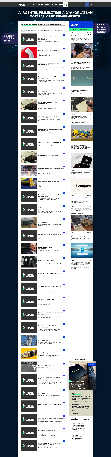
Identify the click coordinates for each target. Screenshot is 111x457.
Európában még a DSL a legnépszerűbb (48, 181)
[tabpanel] (82, 375)
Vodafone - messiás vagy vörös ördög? (48, 50)
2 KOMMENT (89, 32)
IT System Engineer (77, 438)
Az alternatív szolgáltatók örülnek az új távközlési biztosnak (48, 63)
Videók (61, 1)
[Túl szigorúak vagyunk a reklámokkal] (29, 327)
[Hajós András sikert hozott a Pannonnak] (29, 117)
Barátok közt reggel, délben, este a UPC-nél (50, 404)
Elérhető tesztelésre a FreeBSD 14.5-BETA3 (80, 412)
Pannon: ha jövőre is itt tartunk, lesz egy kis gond (51, 339)
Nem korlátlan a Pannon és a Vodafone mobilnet (51, 168)
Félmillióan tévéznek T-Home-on (46, 260)
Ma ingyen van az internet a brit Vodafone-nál (50, 76)
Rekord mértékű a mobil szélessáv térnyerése (50, 312)
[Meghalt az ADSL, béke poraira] (29, 366)
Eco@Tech (40, 4)
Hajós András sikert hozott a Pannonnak (48, 116)
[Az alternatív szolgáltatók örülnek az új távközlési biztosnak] (29, 65)
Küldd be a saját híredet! (80, 29)
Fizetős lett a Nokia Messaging (46, 299)
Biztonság (54, 4)
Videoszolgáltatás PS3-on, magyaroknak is (49, 142)
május (35, 30)
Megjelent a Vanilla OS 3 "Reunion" (81, 396)
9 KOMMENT (89, 206)
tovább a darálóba (80, 359)
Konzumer (62, 4)
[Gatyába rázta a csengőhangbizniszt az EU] (29, 235)
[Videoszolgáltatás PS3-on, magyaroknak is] (29, 144)
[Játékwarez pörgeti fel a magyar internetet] (29, 288)
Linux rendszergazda (77, 422)
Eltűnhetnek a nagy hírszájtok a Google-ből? (50, 129)
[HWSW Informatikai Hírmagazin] (21, 4)
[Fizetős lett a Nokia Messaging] (29, 301)
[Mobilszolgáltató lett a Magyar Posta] (29, 157)
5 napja (73, 87)
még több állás (85, 419)
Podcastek (68, 1)
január (22, 30)
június (38, 30)
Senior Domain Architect (78, 425)
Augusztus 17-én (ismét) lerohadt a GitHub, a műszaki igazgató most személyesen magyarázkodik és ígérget (81, 408)
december (23, 31)
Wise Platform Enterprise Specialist (78, 429)
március (29, 30)
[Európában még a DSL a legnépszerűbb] (29, 183)
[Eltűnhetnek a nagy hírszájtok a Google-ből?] (29, 130)
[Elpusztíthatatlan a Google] (29, 248)
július (41, 30)
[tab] (79, 388)
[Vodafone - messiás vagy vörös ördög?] (29, 52)
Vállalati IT (28, 4)
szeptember (50, 30)
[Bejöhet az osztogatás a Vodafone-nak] (29, 209)
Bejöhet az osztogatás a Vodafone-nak (48, 208)
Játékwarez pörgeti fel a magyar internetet (49, 286)
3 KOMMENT (89, 260)
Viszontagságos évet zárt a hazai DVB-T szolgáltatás (48, 37)
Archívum (50, 1)
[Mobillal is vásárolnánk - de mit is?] (29, 91)
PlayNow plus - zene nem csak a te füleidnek (50, 352)
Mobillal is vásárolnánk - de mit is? (47, 90)
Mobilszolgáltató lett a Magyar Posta (48, 155)
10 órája (73, 32)
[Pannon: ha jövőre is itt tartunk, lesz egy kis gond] (29, 340)
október (55, 30)
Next (94, 374)
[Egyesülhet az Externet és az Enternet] (29, 393)
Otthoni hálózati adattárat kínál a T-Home (49, 273)
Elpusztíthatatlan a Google (45, 247)
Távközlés (47, 4)
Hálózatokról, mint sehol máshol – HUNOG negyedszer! (81, 399)
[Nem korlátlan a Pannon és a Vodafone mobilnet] (29, 170)
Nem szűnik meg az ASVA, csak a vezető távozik (51, 194)
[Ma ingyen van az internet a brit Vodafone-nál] (29, 78)
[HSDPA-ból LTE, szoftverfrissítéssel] (29, 222)
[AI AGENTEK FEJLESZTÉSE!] (65, 4)
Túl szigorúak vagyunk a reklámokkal (47, 326)
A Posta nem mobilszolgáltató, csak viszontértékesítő (47, 103)
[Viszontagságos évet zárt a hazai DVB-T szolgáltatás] (29, 39)
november (60, 30)
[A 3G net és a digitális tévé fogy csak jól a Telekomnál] (29, 379)
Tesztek (56, 1)
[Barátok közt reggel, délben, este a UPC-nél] (29, 406)
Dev (34, 4)
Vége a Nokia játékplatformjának (46, 430)
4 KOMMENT (89, 60)
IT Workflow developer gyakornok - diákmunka (81, 434)
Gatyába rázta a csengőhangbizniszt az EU (49, 234)
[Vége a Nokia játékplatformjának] (29, 432)
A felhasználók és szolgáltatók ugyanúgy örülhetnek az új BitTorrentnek (49, 444)
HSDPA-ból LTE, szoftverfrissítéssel (47, 221)
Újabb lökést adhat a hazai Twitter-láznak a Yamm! (51, 418)
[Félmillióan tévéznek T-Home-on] (29, 261)
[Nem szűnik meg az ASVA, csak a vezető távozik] (29, 196)
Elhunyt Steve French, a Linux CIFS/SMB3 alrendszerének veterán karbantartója (81, 403)
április (32, 30)
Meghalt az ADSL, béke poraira (46, 365)
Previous (70, 374)
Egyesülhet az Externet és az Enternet (48, 392)
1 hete (72, 170)
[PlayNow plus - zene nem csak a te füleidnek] (29, 353)
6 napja (73, 114)
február (25, 30)
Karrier (91, 1)
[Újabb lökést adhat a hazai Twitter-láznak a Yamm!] (29, 419)
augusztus (45, 30)
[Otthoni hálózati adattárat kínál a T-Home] (29, 275)
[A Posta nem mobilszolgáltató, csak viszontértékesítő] (29, 104)
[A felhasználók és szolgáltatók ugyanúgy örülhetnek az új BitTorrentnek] (29, 445)
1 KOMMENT (89, 87)
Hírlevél (85, 1)
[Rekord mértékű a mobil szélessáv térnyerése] (29, 314)
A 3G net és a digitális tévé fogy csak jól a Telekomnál (49, 378)
